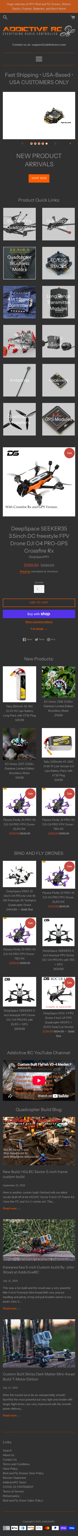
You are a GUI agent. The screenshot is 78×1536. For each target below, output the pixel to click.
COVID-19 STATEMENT (18, 1478)
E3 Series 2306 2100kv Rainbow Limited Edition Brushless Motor (58, 697)
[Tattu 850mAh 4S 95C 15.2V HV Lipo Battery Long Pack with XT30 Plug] (19, 676)
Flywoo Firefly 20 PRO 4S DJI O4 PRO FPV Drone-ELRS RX (19, 816)
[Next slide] (55, 143)
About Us (8, 1446)
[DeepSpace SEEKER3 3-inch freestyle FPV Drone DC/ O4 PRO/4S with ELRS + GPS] (19, 983)
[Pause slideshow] (70, 143)
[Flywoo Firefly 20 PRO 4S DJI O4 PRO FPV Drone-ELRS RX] (19, 793)
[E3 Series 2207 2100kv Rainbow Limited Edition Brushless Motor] (19, 735)
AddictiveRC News (14, 1473)
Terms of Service (13, 1482)
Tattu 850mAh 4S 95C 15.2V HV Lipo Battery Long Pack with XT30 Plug (19, 702)
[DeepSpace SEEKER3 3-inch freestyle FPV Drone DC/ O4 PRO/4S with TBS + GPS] (58, 923)
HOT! (39, 169)
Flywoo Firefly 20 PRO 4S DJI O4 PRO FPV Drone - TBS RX (58, 816)
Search (7, 1442)
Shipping (25, 562)
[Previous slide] (22, 143)
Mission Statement (14, 1469)
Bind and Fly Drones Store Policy (23, 1464)
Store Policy (10, 1460)
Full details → (39, 620)
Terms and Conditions (16, 1455)
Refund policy (11, 1487)
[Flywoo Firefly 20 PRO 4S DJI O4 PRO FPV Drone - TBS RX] (58, 793)
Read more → (11, 1199)
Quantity (39, 574)
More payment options (39, 613)
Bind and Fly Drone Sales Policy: (23, 1492)
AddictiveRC (48, 1513)
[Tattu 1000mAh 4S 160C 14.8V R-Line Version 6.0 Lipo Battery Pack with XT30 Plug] (58, 734)
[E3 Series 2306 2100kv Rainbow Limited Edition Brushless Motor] (58, 673)
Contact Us (10, 1451)
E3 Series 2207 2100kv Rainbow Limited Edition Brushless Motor (19, 760)
